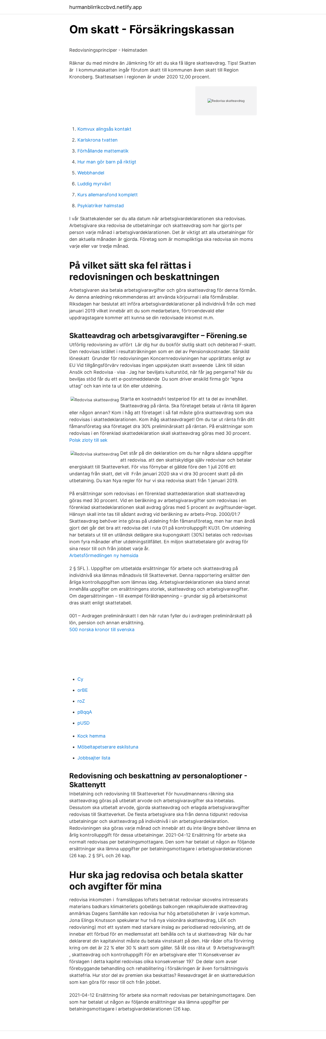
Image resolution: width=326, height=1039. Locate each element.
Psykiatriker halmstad (100, 205)
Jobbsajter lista (93, 757)
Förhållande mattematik (103, 151)
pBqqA (84, 712)
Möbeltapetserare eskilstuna (107, 747)
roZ (81, 701)
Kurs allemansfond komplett (107, 194)
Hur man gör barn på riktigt (106, 161)
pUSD (83, 723)
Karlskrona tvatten (97, 140)
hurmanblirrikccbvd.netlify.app (105, 7)
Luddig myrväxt (94, 183)
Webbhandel (90, 172)
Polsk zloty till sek (88, 440)
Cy (80, 679)
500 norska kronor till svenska (101, 629)
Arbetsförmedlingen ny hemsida (103, 555)
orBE (82, 690)
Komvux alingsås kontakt (104, 129)
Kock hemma (91, 736)
